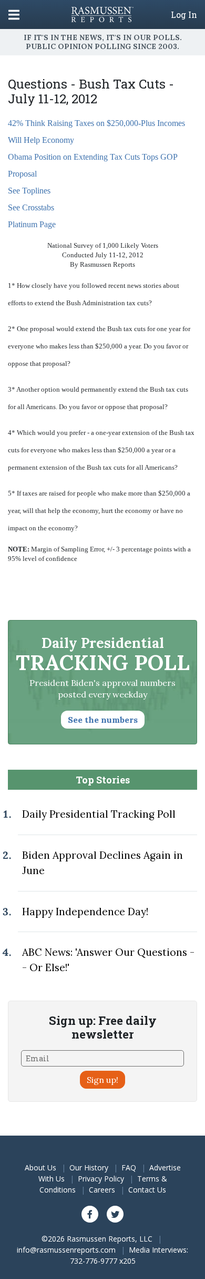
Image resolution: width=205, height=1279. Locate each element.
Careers (102, 1190)
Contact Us (147, 1190)
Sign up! (102, 1079)
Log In (184, 15)
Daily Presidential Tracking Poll (99, 814)
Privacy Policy (101, 1179)
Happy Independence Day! (85, 911)
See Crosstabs (31, 207)
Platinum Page (32, 224)
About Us (40, 1167)
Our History (88, 1167)
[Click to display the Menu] (14, 14)
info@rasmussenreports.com (66, 1250)
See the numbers (103, 719)
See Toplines (29, 190)
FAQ (128, 1167)
